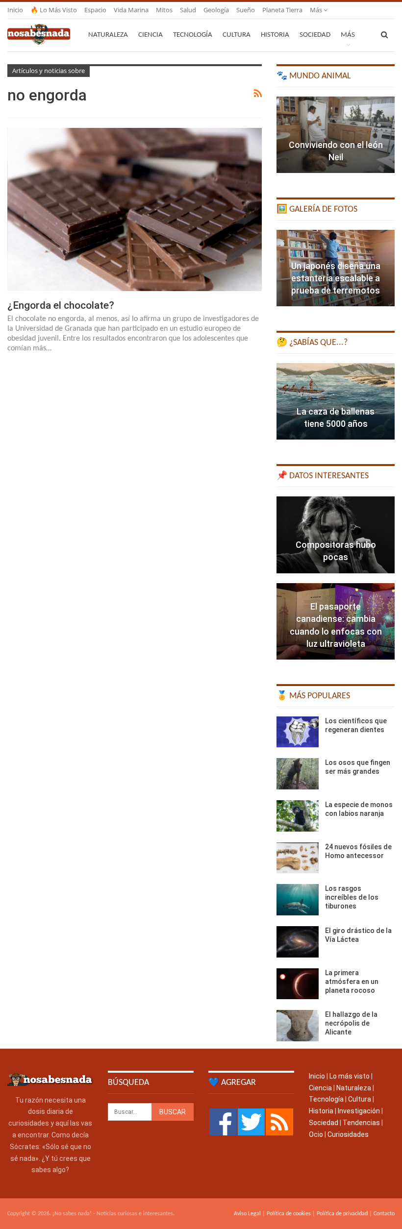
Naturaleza (108, 35)
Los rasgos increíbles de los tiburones (351, 897)
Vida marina (131, 9)
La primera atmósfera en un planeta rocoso (351, 981)
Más (317, 9)
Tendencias (361, 1123)
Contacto (384, 1214)
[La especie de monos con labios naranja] (297, 816)
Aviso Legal (247, 1214)
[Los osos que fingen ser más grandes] (297, 773)
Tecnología (192, 35)
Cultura (237, 35)
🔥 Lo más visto (53, 9)
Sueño (245, 9)
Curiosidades (348, 1134)
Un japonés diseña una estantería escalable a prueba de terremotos (335, 278)
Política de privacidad (342, 1214)
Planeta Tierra (282, 9)
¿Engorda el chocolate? (60, 305)
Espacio (95, 9)
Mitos (164, 9)
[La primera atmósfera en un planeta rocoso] (297, 984)
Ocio (316, 1134)
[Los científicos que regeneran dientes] (297, 732)
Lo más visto (349, 1076)
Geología (216, 9)
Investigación (359, 1111)
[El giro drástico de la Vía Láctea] (297, 942)
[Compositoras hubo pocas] (336, 534)
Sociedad (315, 35)
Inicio (15, 9)
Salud (188, 9)
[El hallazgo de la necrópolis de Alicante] (297, 1025)
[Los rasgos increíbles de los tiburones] (297, 899)
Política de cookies (289, 1214)
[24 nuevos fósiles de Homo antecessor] (297, 858)
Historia (275, 35)
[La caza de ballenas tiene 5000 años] (336, 401)
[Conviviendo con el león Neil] (336, 134)
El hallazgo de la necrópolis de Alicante (351, 1023)
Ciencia (150, 35)
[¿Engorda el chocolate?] (134, 209)
